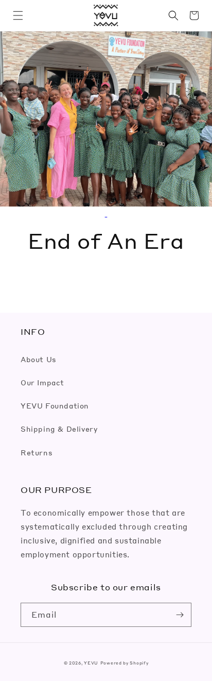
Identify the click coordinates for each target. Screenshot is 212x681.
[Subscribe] (179, 615)
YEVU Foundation (55, 405)
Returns (36, 452)
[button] (18, 15)
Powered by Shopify (124, 663)
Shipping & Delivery (59, 428)
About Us (39, 359)
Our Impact (42, 382)
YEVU (91, 663)
